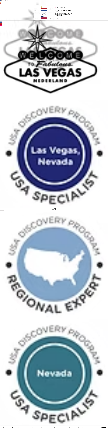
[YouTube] (54, 24)
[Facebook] (54, 22)
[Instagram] (54, 25)
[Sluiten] (106, 427)
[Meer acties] (72, 7)
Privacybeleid (83, 427)
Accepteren (103, 427)
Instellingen (98, 427)
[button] (72, 2)
